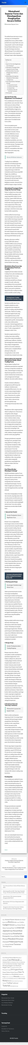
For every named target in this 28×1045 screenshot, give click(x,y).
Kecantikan (17, 931)
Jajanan (6, 930)
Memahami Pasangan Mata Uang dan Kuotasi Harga (13, 68)
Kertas (10, 934)
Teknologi (5, 946)
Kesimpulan (9, 92)
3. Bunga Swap (11, 88)
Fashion (22, 922)
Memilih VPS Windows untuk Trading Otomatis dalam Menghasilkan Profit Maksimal (14, 867)
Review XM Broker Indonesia (14, 157)
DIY (12, 970)
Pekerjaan (13, 941)
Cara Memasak (13, 960)
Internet (20, 927)
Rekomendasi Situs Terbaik (7, 998)
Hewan (12, 925)
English (18, 922)
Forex (21, 970)
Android (7, 957)
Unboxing (12, 986)
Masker (7, 976)
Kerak (10, 974)
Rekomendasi (22, 978)
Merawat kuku (22, 976)
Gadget (6, 925)
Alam (4, 919)
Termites (4, 983)
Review (4, 944)
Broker (15, 922)
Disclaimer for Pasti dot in (7, 1028)
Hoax (16, 925)
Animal (11, 957)
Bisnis (6, 850)
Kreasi (12, 936)
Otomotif (6, 942)
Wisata (10, 946)
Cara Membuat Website (7, 1002)
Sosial (11, 944)
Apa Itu (15, 957)
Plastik (20, 942)
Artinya (5, 960)
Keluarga (5, 934)
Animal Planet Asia (11, 919)
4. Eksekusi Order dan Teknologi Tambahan (12, 90)
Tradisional (15, 983)
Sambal (16, 980)
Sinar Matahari (20, 980)
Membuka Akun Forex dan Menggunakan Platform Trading (12, 72)
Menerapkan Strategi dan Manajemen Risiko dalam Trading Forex (12, 78)
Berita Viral (5, 922)
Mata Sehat (11, 976)
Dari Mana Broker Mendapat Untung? (13, 82)
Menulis (16, 976)
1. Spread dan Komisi (12, 84)
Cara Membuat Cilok (14, 962)
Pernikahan (11, 978)
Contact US (4, 1026)
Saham (13, 980)
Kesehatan (17, 933)
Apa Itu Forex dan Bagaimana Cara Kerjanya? (13, 64)
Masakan (12, 939)
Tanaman (17, 944)
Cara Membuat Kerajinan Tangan (13, 963)
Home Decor (14, 972)
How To (13, 928)
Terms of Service (5, 1031)
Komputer (6, 936)
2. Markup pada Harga (13, 86)
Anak (4, 957)
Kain (11, 931)
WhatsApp (16, 986)
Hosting (8, 928)
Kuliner (17, 936)
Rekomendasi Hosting (6, 1005)
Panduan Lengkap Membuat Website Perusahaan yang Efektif (14, 860)
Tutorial (6, 985)
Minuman (19, 939)
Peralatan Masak (6, 978)
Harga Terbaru (6, 972)
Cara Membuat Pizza (14, 967)
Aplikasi (19, 957)
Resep (5, 980)
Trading (9, 983)
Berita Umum (21, 919)
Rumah (7, 944)
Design (9, 969)
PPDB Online (16, 978)
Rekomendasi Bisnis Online (7, 1000)
